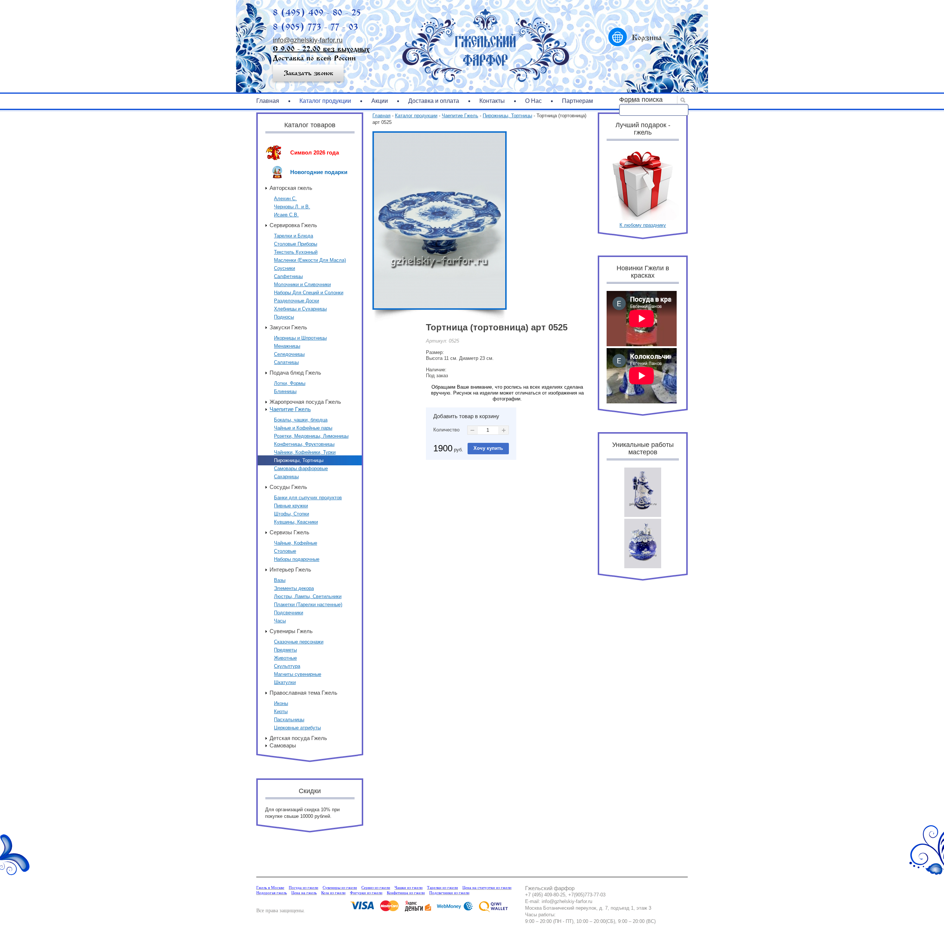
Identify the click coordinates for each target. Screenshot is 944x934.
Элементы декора (294, 588)
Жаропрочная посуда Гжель (305, 402)
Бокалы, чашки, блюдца (300, 420)
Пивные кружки (291, 505)
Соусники (284, 268)
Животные (285, 658)
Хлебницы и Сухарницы (300, 309)
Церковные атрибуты (297, 727)
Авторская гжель (291, 188)
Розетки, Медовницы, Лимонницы (311, 436)
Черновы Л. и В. (292, 206)
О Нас (533, 101)
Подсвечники (288, 612)
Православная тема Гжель (303, 693)
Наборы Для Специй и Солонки (308, 292)
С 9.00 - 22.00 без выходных (321, 48)
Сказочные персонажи (298, 642)
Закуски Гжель (288, 327)
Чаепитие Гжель (290, 409)
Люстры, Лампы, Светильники (307, 596)
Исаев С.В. (286, 215)
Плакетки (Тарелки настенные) (308, 604)
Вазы (279, 580)
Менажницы (287, 346)
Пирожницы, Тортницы (298, 460)
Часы (280, 621)
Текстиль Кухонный (295, 252)
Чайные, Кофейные (295, 543)
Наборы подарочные (296, 559)
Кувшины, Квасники (296, 522)
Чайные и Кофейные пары (303, 428)
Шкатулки (285, 682)
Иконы (281, 703)
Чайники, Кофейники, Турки (305, 452)
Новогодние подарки (318, 172)
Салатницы (286, 362)
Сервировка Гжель (293, 225)
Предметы (285, 650)
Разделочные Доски (296, 300)
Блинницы (285, 391)
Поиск (628, 101)
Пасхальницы (289, 719)
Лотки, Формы (289, 383)
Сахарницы (286, 476)
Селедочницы (289, 354)
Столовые (285, 551)
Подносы (284, 317)
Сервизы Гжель (289, 532)
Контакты (492, 101)
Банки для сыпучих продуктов (308, 497)
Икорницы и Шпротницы (300, 338)
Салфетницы (288, 276)
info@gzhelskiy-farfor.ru (308, 40)
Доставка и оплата (433, 101)
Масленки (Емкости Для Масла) (310, 260)
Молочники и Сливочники (302, 284)
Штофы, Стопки (291, 514)
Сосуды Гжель (288, 487)
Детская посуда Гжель (298, 738)
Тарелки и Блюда (293, 236)
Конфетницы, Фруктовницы (304, 444)
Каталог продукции (325, 101)
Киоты (281, 711)
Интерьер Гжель (290, 569)
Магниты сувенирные (297, 674)
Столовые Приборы (295, 244)
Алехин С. (285, 198)
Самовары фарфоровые (301, 468)
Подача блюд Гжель (295, 372)
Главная (267, 101)
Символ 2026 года (314, 152)
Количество (446, 430)
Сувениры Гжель (291, 631)
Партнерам (577, 101)
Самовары (283, 745)
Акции (379, 101)
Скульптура (287, 666)
